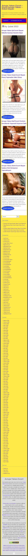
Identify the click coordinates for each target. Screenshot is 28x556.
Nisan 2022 (5, 399)
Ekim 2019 (5, 445)
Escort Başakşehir (7, 264)
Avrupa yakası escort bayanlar (9, 503)
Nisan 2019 (5, 453)
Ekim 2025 (5, 336)
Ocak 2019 (5, 458)
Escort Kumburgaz (7, 276)
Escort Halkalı (6, 272)
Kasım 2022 (5, 387)
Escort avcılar (6, 257)
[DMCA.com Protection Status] (14, 542)
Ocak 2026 (5, 332)
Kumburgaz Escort (7, 295)
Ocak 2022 (5, 404)
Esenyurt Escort (6, 284)
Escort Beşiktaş (6, 267)
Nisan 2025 (5, 346)
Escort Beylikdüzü (7, 269)
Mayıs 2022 (5, 397)
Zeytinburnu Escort (7, 313)
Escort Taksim (6, 281)
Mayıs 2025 (5, 345)
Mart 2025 (5, 348)
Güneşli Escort (6, 290)
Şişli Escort (5, 302)
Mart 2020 (5, 437)
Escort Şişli (5, 279)
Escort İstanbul (6, 274)
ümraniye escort (22, 550)
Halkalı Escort (6, 292)
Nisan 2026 (5, 327)
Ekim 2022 (5, 389)
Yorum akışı (5, 471)
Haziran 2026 (6, 323)
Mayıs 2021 (5, 415)
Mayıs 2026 (5, 325)
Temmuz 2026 (6, 322)
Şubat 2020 (5, 438)
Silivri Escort (6, 300)
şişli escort (11, 545)
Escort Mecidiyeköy (7, 277)
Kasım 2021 (5, 407)
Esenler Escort (6, 282)
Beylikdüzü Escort (7, 254)
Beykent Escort (6, 253)
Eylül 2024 (5, 358)
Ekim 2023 (5, 373)
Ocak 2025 (5, 351)
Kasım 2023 (5, 371)
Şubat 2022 (5, 402)
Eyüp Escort (6, 285)
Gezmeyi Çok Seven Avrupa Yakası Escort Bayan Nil (14, 223)
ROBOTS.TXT (6, 527)
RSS (22, 531)
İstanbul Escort (6, 294)
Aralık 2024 (5, 353)
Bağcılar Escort (6, 244)
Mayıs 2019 (5, 451)
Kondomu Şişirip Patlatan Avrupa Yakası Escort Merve (14, 228)
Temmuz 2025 (6, 341)
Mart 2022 (5, 401)
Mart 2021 (5, 419)
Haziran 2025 (6, 343)
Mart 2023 (5, 381)
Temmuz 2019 (6, 448)
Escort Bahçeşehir (7, 261)
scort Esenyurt (6, 299)
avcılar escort (7, 495)
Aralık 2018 (5, 460)
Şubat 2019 (5, 456)
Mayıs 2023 (5, 378)
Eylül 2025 (5, 338)
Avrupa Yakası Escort (7, 243)
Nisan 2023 (5, 379)
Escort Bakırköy (6, 262)
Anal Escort (5, 238)
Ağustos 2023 (6, 374)
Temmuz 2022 (6, 394)
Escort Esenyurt (6, 271)
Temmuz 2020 (6, 430)
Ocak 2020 (5, 440)
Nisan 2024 (5, 366)
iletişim (19, 537)
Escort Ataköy (6, 256)
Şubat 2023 (5, 382)
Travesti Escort (6, 310)
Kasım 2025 (5, 335)
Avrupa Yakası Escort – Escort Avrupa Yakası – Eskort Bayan (12, 7)
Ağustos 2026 (6, 320)
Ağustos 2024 (6, 359)
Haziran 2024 (6, 363)
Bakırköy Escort (6, 248)
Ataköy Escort (6, 239)
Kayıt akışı (5, 470)
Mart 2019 (5, 455)
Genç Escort (6, 287)
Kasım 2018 (5, 461)
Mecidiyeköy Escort (7, 297)
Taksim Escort (6, 305)
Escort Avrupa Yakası (7, 259)
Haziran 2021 (6, 414)
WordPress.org (6, 473)
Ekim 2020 (5, 427)
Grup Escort (5, 289)
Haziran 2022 (6, 396)
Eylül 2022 (5, 391)
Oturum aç (5, 468)
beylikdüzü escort (6, 514)
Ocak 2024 (5, 369)
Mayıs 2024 (5, 364)
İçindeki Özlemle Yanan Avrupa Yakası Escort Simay (14, 231)
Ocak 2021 (5, 422)
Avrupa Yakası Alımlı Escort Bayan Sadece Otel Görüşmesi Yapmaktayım (13, 168)
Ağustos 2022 (6, 392)
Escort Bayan (6, 266)
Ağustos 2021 (6, 412)
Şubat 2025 (5, 350)
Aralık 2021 (5, 405)
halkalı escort (6, 545)
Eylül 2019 (5, 447)
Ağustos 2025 (6, 340)
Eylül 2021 (5, 410)
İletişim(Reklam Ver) (16, 20)
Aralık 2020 (5, 424)
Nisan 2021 (5, 417)
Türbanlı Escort (6, 312)
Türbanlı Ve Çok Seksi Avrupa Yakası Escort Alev (13, 230)
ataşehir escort (9, 550)
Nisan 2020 (5, 435)
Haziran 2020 (6, 432)
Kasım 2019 (5, 443)
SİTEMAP (5, 524)
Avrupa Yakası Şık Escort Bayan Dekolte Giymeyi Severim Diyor (12, 31)
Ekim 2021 (5, 409)
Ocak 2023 (5, 384)
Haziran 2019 (6, 450)
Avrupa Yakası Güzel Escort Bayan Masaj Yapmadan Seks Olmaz (13, 76)
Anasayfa (5, 20)
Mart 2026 (5, 328)
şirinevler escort (17, 547)
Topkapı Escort (6, 308)
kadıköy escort (15, 550)
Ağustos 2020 (6, 428)
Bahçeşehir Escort (7, 246)
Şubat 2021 (5, 420)
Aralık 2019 (5, 442)
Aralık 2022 (5, 386)
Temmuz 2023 (6, 376)
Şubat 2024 (5, 368)
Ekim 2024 (5, 356)
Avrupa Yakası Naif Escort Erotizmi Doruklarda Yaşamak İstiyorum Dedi (14, 122)
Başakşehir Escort (7, 249)
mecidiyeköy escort (10, 547)
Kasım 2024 (5, 355)
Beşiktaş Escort (6, 251)
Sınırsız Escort (6, 304)
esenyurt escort (9, 548)
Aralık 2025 (5, 333)
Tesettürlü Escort (6, 307)
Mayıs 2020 (5, 433)
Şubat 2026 (5, 330)
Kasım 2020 (5, 425)
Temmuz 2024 (6, 361)
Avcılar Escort (6, 241)
